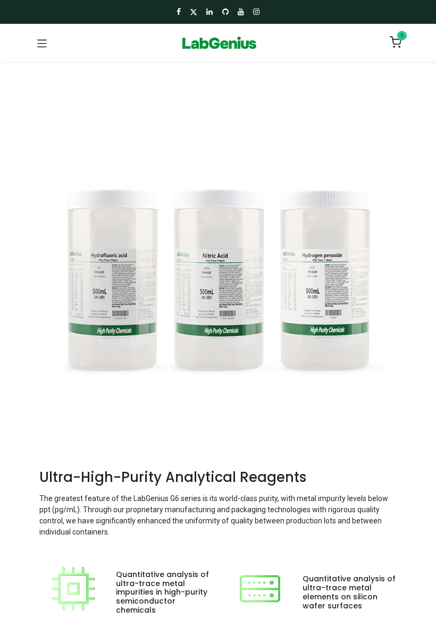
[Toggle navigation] (42, 43)
